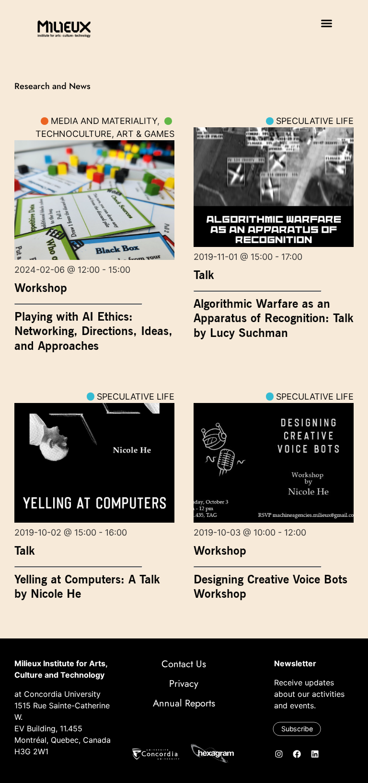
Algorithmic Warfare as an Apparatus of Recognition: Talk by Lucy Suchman (274, 317)
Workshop (40, 287)
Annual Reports (184, 703)
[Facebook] (297, 754)
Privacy (183, 684)
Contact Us (183, 664)
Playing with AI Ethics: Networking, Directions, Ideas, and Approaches (93, 330)
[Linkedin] (315, 754)
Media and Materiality (104, 121)
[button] (327, 23)
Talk (204, 275)
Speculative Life (315, 121)
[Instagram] (279, 754)
